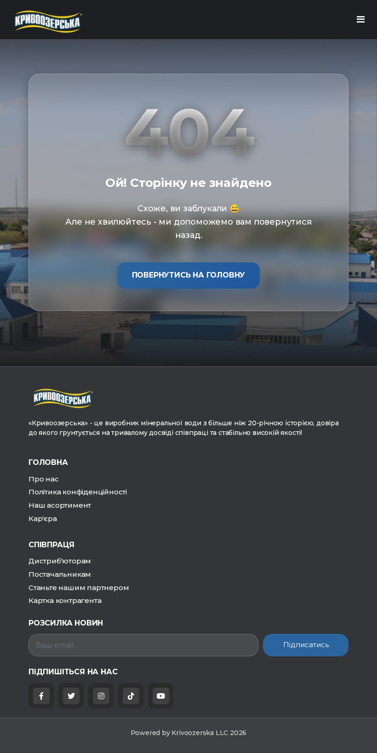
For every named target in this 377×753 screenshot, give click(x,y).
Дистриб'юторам (60, 560)
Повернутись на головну (189, 275)
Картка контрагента (65, 600)
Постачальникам (60, 574)
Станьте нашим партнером (79, 587)
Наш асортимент (60, 505)
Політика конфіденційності (78, 491)
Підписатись (306, 644)
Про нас (44, 479)
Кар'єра (43, 518)
